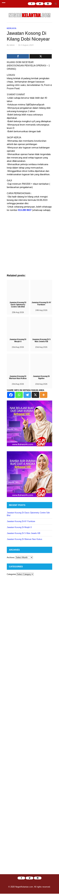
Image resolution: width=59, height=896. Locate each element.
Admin (12, 45)
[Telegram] (27, 395)
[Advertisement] (29, 244)
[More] (43, 395)
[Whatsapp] (19, 395)
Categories (11, 574)
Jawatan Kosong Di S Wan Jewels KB (23, 533)
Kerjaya (11, 28)
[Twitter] (40, 56)
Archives (11, 557)
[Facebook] (18, 56)
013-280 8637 (24, 210)
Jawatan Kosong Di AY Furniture (21, 521)
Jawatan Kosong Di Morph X (19, 527)
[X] (35, 395)
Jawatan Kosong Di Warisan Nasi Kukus (24, 539)
